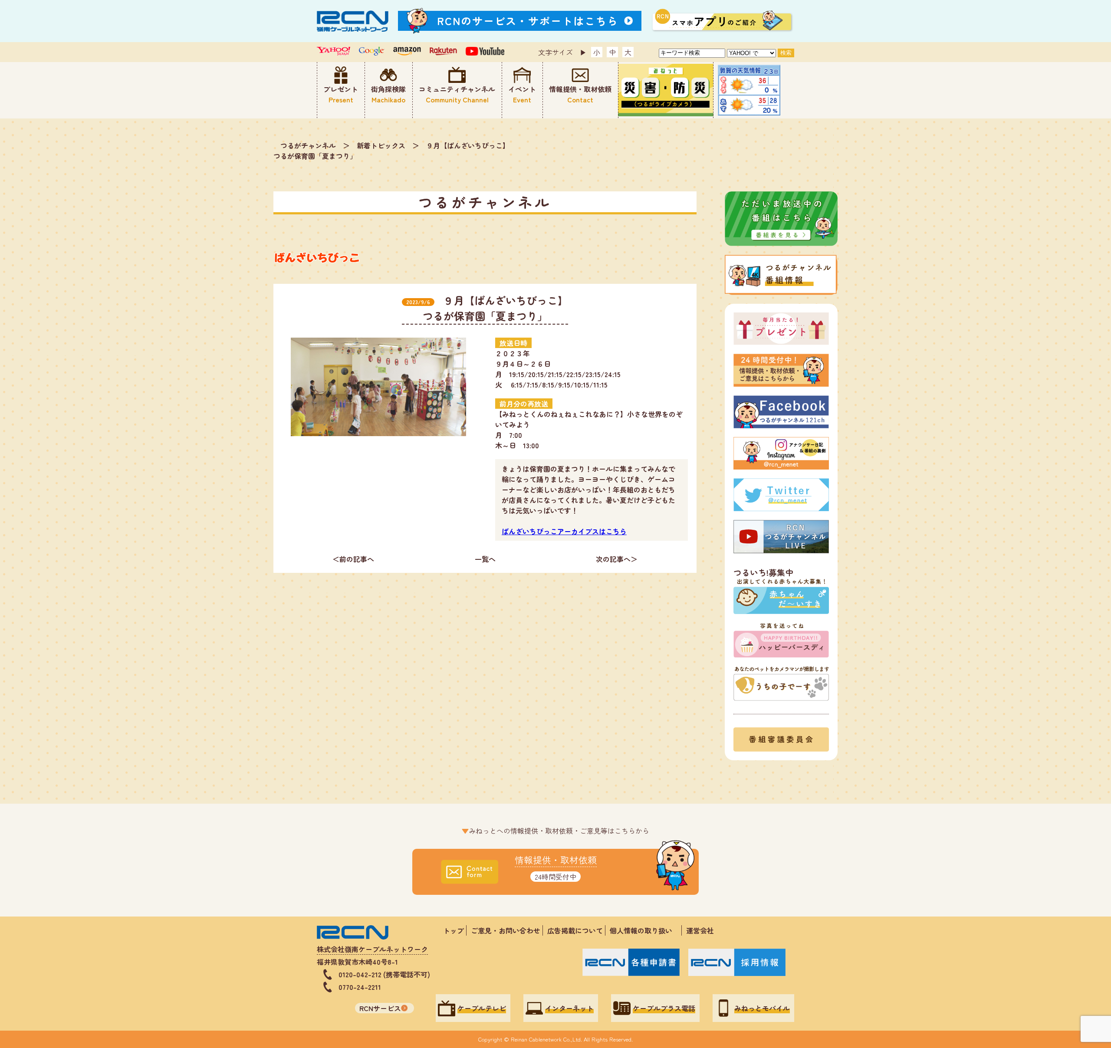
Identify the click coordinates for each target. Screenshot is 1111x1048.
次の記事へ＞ (617, 559)
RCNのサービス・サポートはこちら (527, 20)
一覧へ (485, 559)
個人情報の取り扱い (644, 930)
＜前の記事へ (353, 559)
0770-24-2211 (360, 987)
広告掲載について (575, 930)
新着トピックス (381, 145)
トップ (453, 930)
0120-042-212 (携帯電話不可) (384, 974)
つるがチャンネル (308, 145)
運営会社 (700, 930)
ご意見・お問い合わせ (505, 930)
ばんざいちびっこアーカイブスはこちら (564, 531)
